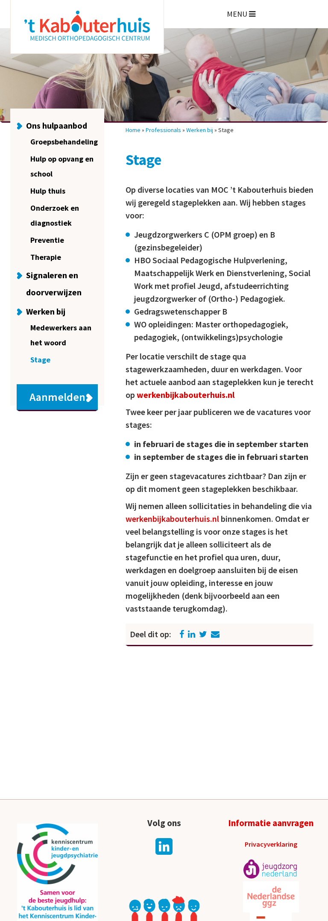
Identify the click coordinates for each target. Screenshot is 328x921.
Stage (40, 360)
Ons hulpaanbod (56, 125)
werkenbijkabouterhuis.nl (186, 394)
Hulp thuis (47, 191)
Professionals (163, 130)
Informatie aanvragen (270, 823)
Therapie (45, 257)
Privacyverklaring (271, 844)
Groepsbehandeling (64, 142)
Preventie (47, 240)
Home (133, 130)
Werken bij (45, 311)
